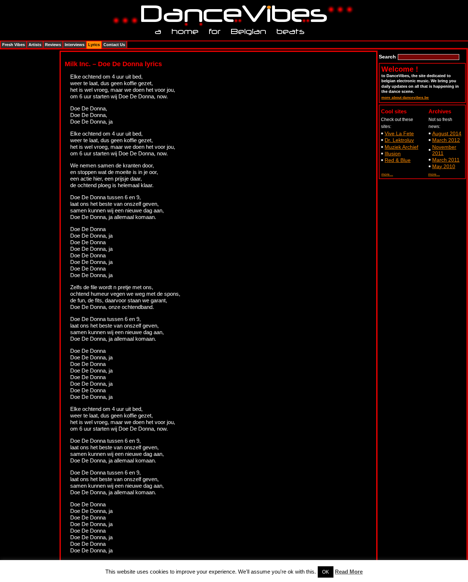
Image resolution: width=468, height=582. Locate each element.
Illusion (393, 153)
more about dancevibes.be (405, 97)
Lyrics (94, 44)
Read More (349, 571)
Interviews (74, 44)
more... (387, 174)
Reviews (53, 44)
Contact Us (114, 44)
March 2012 (446, 140)
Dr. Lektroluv (399, 140)
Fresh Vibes (13, 44)
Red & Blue (398, 160)
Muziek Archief (401, 147)
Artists (35, 44)
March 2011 (446, 160)
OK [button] (325, 572)
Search (387, 57)
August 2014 (446, 133)
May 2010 (443, 166)
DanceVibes (231, 14)
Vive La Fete (399, 133)
